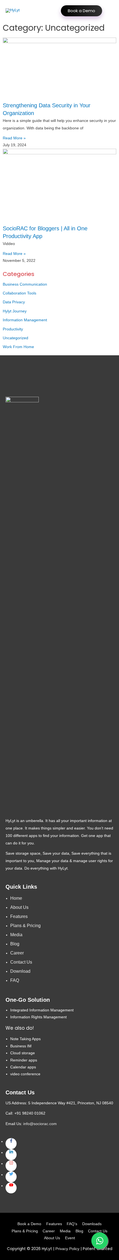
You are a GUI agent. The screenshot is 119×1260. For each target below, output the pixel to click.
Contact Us (21, 962)
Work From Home (18, 347)
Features (19, 916)
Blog (14, 943)
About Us (19, 907)
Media (16, 934)
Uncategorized (15, 338)
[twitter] (11, 1176)
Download (20, 971)
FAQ (14, 980)
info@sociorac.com (40, 1124)
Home (16, 898)
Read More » (14, 138)
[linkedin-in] (11, 1154)
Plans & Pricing (25, 925)
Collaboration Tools (19, 293)
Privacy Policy (67, 1249)
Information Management (25, 320)
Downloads (92, 1224)
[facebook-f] (11, 1143)
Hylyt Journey (15, 311)
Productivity (13, 329)
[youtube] (11, 1187)
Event (70, 1238)
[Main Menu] (107, 10)
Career (17, 953)
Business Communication (25, 284)
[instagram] (11, 1165)
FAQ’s (72, 1224)
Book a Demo (81, 11)
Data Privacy (14, 302)
